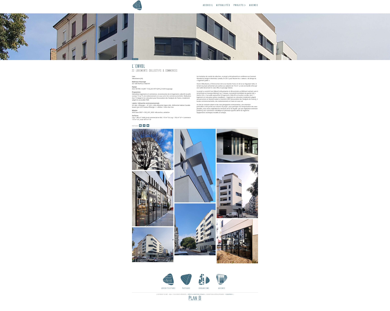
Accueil (208, 5)
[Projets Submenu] (245, 5)
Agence (253, 5)
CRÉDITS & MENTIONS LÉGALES (196, 294)
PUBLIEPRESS (229, 294)
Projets (238, 5)
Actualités (223, 5)
